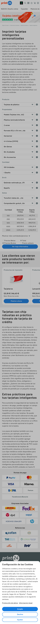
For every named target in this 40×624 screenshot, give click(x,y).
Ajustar (20, 620)
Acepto (20, 609)
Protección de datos (10, 603)
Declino (20, 614)
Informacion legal (25, 603)
